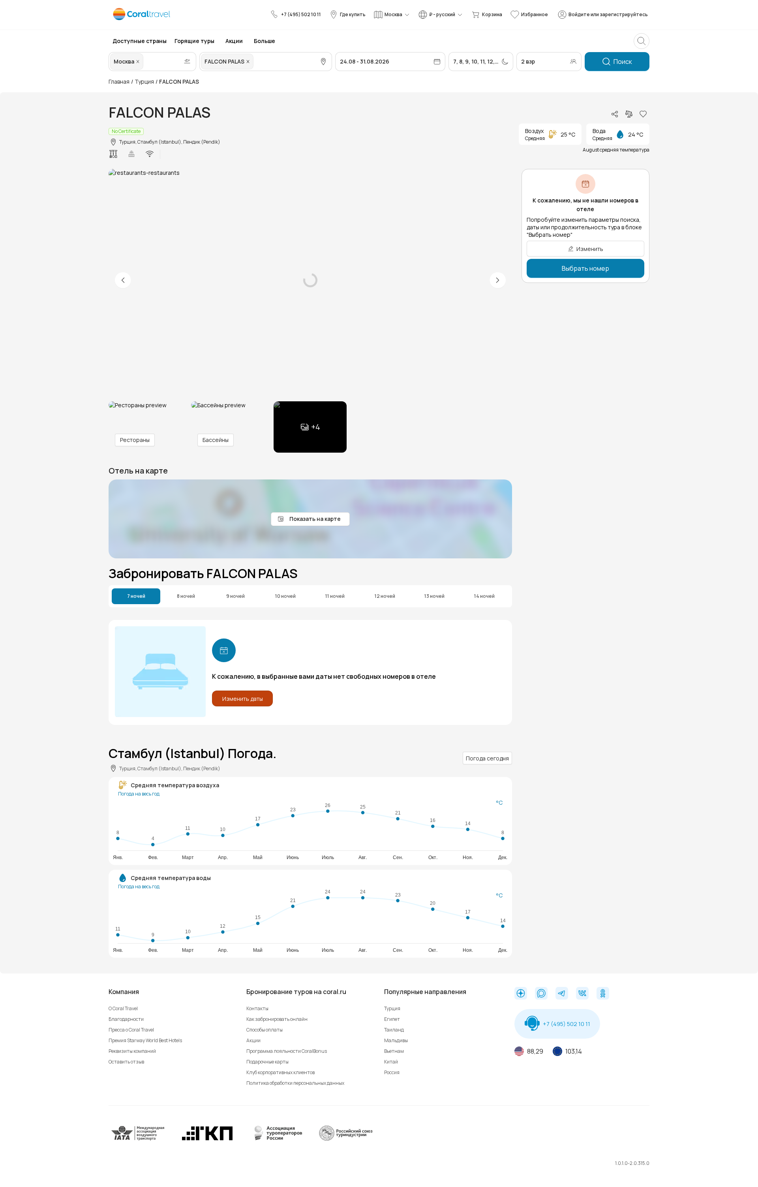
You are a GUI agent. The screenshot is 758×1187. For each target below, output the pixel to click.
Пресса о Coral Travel (131, 1029)
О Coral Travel (123, 1008)
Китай (391, 1061)
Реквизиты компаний (132, 1051)
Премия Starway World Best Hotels (145, 1040)
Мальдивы (396, 1040)
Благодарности (126, 1019)
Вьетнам (394, 1051)
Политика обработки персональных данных (295, 1083)
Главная (119, 81)
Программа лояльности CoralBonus (286, 1051)
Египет (392, 1019)
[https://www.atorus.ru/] (276, 1139)
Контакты (257, 1008)
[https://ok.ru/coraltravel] (603, 994)
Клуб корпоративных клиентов (280, 1072)
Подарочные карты (267, 1061)
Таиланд (394, 1029)
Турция (144, 81)
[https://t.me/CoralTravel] (561, 994)
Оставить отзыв (126, 1061)
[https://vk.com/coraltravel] (582, 994)
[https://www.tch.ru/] (207, 1139)
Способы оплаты (264, 1029)
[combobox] (145, 61)
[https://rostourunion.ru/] (345, 1139)
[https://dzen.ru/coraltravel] (520, 994)
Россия (392, 1072)
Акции (253, 1040)
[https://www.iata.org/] (138, 1139)
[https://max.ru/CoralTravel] (541, 994)
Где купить (353, 14)
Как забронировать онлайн (277, 1019)
